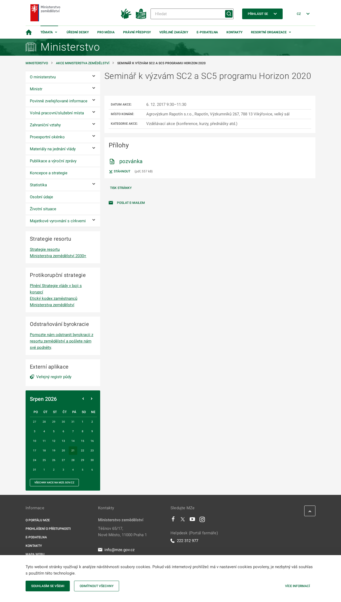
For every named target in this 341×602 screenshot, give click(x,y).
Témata (46, 32)
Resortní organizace (269, 32)
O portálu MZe (38, 520)
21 (73, 450)
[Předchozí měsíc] (83, 399)
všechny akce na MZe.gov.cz (54, 482)
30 (92, 460)
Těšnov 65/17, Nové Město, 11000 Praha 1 (122, 531)
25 (44, 460)
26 (53, 460)
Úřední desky (78, 32)
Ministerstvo (37, 63)
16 (92, 440)
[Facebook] (173, 520)
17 (34, 450)
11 (44, 440)
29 (82, 460)
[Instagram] (202, 520)
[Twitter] (182, 520)
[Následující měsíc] (91, 399)
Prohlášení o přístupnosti (48, 529)
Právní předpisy (137, 32)
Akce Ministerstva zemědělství (82, 63)
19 (53, 450)
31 (34, 469)
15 (82, 440)
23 (92, 450)
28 (73, 460)
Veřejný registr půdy (53, 376)
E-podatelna (207, 32)
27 (63, 460)
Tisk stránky (121, 188)
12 (53, 440)
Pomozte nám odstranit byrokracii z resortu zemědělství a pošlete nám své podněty (61, 341)
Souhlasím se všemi (47, 586)
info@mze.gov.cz (119, 549)
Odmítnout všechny (96, 586)
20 (63, 450)
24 (34, 460)
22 (82, 450)
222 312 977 (187, 540)
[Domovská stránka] (29, 32)
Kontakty (234, 32)
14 (73, 440)
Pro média (106, 32)
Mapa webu (35, 554)
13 (63, 440)
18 (44, 450)
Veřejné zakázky (173, 32)
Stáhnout (121, 171)
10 (34, 440)
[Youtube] (192, 520)
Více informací (297, 586)
